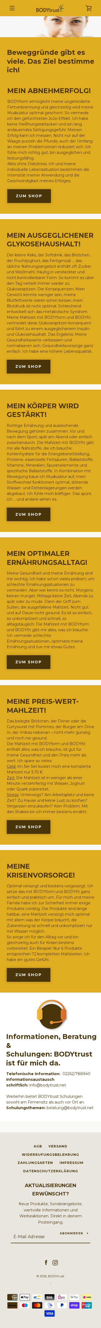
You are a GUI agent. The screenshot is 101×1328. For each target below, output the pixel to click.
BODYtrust (56, 1276)
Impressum (71, 1163)
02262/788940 (76, 1073)
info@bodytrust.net (47, 1085)
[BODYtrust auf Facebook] (46, 1262)
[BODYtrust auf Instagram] (55, 1262)
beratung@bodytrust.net (70, 1107)
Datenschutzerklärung (50, 1171)
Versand (57, 1146)
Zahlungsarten (35, 1163)
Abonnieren (71, 1233)
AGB (38, 1146)
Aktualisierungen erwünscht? (50, 1190)
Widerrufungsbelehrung (50, 1155)
